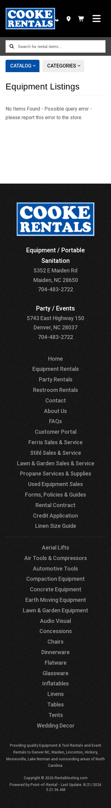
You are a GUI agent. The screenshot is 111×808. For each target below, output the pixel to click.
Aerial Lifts (55, 547)
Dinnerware (55, 652)
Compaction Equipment (55, 579)
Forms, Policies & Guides (55, 494)
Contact (55, 400)
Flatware (56, 662)
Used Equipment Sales (55, 484)
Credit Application (55, 515)
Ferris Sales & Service (55, 442)
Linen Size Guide (55, 526)
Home (55, 358)
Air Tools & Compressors (55, 558)
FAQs (55, 421)
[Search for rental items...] (12, 46)
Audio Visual (55, 621)
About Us (55, 411)
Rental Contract (55, 505)
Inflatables (55, 683)
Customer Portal (55, 431)
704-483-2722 (55, 289)
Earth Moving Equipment (55, 600)
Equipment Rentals (55, 369)
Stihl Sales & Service (55, 453)
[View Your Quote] (81, 18)
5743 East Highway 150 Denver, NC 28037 (55, 318)
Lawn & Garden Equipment (55, 610)
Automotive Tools (55, 568)
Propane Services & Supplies (55, 473)
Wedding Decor (56, 725)
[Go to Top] (102, 799)
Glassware (55, 673)
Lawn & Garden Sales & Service (55, 463)
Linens (55, 694)
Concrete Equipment (55, 589)
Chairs (55, 641)
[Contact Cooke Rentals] (68, 18)
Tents (55, 715)
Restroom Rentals (55, 390)
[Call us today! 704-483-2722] (56, 18)
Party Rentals (55, 379)
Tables (55, 704)
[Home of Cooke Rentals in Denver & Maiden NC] (30, 18)
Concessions (55, 631)
